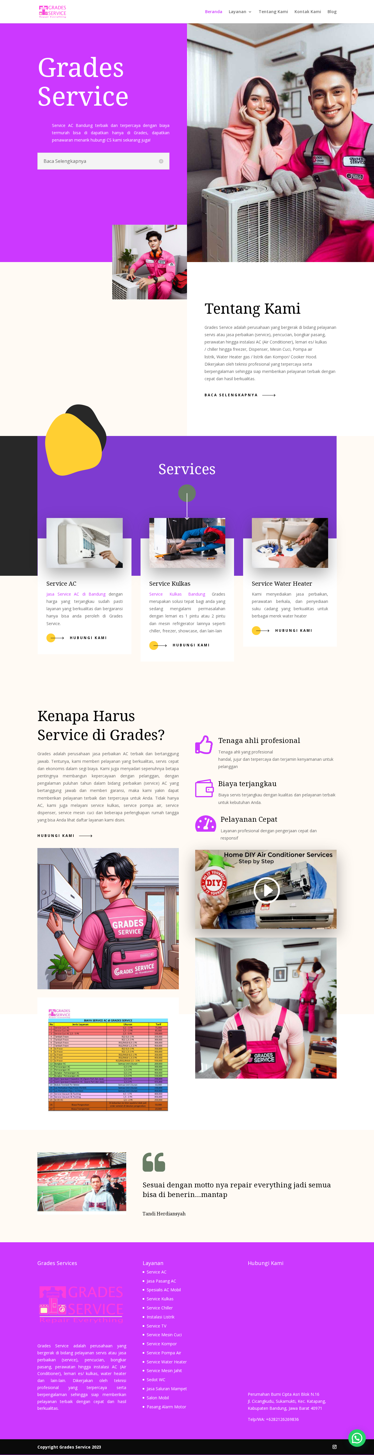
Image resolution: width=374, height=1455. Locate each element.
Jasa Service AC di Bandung (75, 594)
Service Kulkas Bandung (177, 594)
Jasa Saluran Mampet (167, 1388)
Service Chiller (160, 1308)
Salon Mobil (158, 1397)
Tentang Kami (273, 12)
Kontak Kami (308, 12)
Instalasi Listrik (160, 1317)
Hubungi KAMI (56, 835)
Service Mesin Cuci (164, 1334)
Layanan (237, 12)
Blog (332, 12)
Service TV (156, 1326)
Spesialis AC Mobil (164, 1289)
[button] (357, 1438)
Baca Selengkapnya (231, 394)
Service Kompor (162, 1343)
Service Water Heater (167, 1362)
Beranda (213, 12)
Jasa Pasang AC (161, 1281)
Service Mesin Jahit (164, 1370)
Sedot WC (156, 1379)
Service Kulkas (160, 1299)
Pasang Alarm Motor (166, 1406)
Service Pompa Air (164, 1352)
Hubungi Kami (88, 637)
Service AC (157, 1272)
